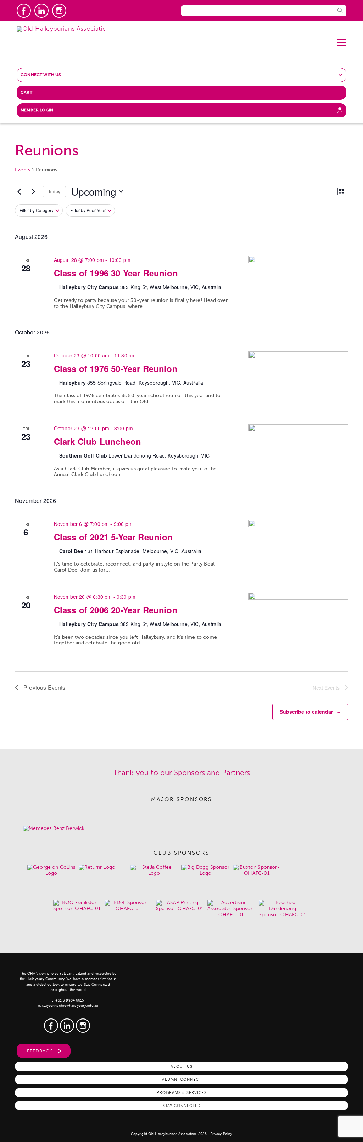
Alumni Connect (181, 1079)
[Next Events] (33, 191)
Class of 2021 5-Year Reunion (113, 537)
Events (22, 170)
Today (54, 191)
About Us (181, 1066)
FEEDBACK (39, 1051)
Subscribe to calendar (306, 711)
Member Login (37, 110)
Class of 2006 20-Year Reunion (116, 610)
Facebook (24, 11)
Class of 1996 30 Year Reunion (116, 273)
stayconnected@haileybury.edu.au (70, 1006)
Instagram (59, 11)
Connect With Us (41, 74)
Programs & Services (182, 1092)
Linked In (41, 11)
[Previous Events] (19, 191)
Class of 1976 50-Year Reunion (116, 368)
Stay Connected (182, 1105)
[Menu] (341, 40)
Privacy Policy (221, 1134)
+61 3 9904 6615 (69, 1000)
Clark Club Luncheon (97, 441)
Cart (26, 92)
